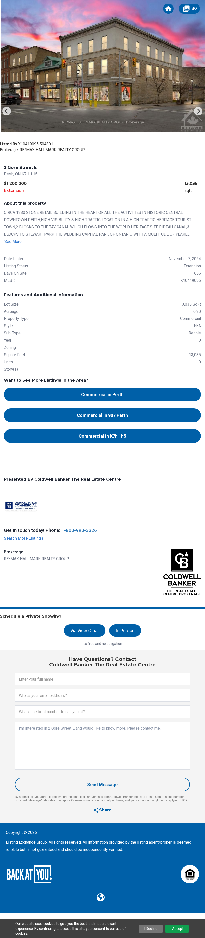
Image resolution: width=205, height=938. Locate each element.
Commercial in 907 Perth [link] (102, 415)
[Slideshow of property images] (102, 66)
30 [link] (190, 8)
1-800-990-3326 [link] (79, 530)
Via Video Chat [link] (84, 630)
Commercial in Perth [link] (102, 394)
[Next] (198, 111)
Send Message (102, 784)
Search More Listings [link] (24, 538)
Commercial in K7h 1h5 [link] (102, 436)
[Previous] (6, 111)
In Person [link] (125, 630)
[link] (168, 9)
